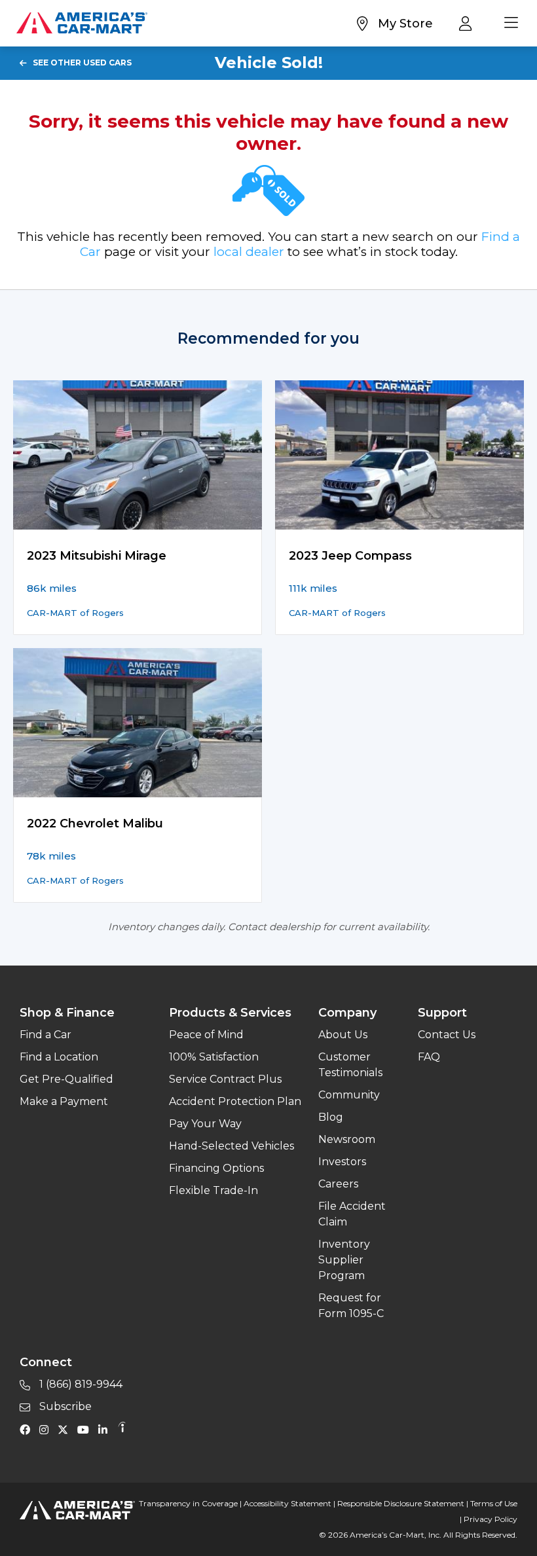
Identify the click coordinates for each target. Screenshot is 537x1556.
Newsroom (346, 1139)
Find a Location (59, 1057)
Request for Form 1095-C (351, 1306)
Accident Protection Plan (235, 1101)
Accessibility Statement (287, 1503)
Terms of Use (493, 1503)
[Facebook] (28, 1429)
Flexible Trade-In (213, 1190)
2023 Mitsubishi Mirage (96, 556)
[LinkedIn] (106, 1429)
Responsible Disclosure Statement (400, 1503)
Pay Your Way (205, 1123)
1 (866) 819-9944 (79, 1384)
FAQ (429, 1057)
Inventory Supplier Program (344, 1260)
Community (349, 1095)
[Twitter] (66, 1429)
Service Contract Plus (225, 1079)
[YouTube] (86, 1429)
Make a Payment (64, 1101)
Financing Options (216, 1168)
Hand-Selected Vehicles (231, 1146)
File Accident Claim (352, 1214)
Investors (342, 1161)
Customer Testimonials (350, 1065)
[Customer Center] (468, 23)
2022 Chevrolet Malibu (95, 823)
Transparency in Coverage (188, 1503)
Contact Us (446, 1034)
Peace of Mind (206, 1034)
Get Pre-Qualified (66, 1079)
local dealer (248, 251)
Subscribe (64, 1406)
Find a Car (45, 1034)
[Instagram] (47, 1429)
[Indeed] (122, 1429)
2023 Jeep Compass (350, 556)
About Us (342, 1034)
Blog (330, 1117)
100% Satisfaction (214, 1057)
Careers (338, 1184)
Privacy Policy (490, 1519)
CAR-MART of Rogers (75, 612)
